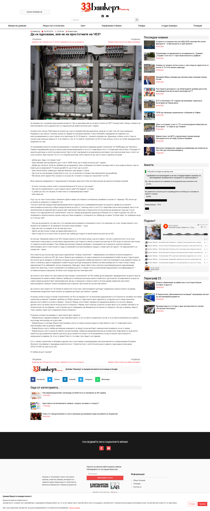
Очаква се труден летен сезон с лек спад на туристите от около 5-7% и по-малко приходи (182, 66)
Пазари (141, 25)
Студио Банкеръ (169, 25)
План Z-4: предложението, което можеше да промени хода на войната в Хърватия (80, 414)
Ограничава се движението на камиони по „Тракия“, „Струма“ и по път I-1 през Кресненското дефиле (179, 54)
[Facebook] (103, 16)
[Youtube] (107, 16)
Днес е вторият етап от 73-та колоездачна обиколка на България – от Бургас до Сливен (181, 125)
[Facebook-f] (101, 448)
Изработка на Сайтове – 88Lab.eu (105, 492)
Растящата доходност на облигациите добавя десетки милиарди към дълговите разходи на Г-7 (181, 90)
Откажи (192, 504)
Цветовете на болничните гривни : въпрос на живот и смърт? (71, 403)
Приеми (202, 504)
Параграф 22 (152, 278)
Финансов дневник (17, 25)
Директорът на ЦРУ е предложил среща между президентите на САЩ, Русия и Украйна (178, 137)
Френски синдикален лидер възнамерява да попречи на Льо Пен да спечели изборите (181, 149)
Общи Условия (74, 508)
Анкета (149, 165)
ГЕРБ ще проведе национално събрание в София (178, 112)
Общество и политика (53, 25)
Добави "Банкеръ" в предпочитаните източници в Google (91, 369)
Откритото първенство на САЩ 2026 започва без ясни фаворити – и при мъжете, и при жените (181, 42)
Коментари (72, 31)
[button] (38, 379)
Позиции (198, 25)
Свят (83, 25)
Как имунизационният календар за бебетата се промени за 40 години (74, 393)
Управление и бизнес (112, 25)
